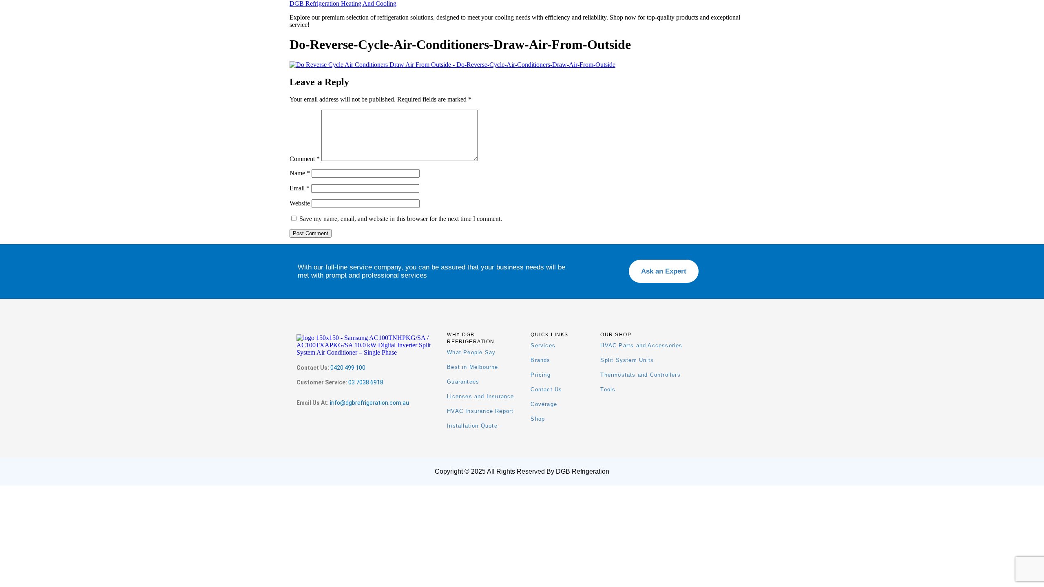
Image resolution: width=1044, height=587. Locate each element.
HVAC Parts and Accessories (641, 345)
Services (543, 345)
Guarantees (463, 382)
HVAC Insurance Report (480, 411)
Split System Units (627, 360)
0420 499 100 (347, 367)
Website (300, 203)
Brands (540, 360)
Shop (538, 419)
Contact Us (546, 389)
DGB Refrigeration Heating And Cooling (343, 3)
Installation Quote (472, 426)
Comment (305, 158)
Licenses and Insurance (480, 396)
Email (300, 188)
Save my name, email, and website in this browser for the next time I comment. (400, 218)
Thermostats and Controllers (640, 375)
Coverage (544, 404)
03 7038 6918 (365, 382)
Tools (607, 389)
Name (300, 173)
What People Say (471, 352)
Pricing (540, 375)
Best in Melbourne (472, 367)
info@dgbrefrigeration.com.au (369, 402)
